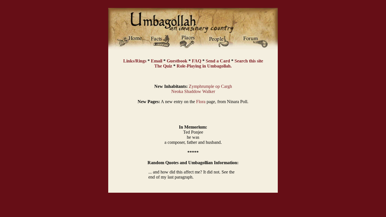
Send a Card (218, 60)
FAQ (196, 60)
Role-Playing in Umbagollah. (204, 66)
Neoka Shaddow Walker (193, 91)
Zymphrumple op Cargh (210, 86)
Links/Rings (134, 60)
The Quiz (163, 66)
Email (156, 60)
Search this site (249, 60)
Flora (200, 101)
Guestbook (177, 60)
